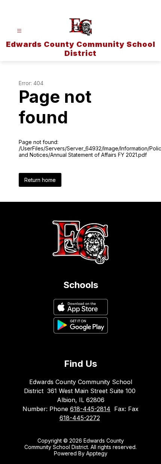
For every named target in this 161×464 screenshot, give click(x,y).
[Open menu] (19, 31)
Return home (40, 180)
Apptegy (96, 453)
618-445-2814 (90, 409)
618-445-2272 (80, 418)
